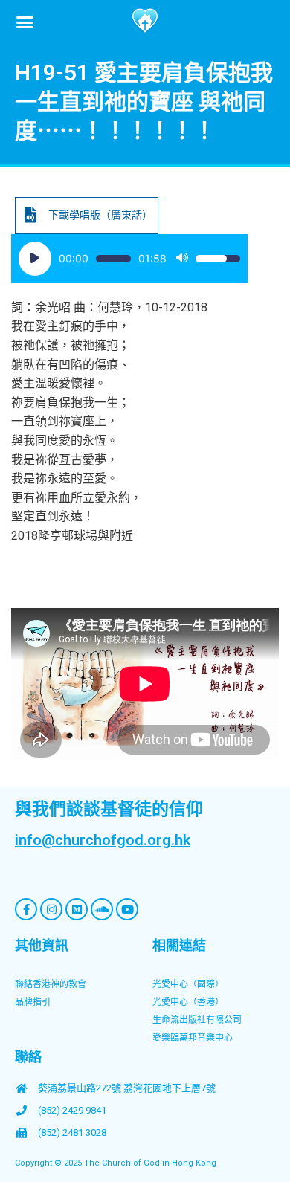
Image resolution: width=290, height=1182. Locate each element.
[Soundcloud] (102, 909)
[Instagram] (51, 909)
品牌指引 (33, 1002)
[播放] (35, 259)
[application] (129, 259)
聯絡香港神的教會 (50, 984)
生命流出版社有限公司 (197, 1020)
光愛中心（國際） (188, 984)
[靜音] (182, 259)
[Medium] (76, 909)
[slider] (113, 258)
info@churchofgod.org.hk (102, 840)
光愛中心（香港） (188, 1002)
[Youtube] (127, 909)
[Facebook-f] (26, 909)
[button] (25, 21)
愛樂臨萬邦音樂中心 (192, 1038)
